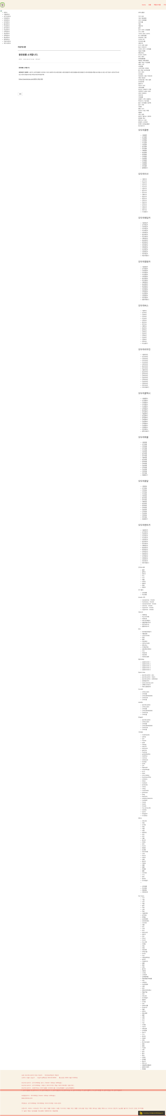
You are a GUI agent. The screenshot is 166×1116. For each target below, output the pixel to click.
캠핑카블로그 (145, 299)
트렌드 (144, 842)
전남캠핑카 (145, 294)
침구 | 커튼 (141, 105)
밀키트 (144, 959)
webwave (145, 760)
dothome (145, 748)
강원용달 (144, 515)
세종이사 (144, 194)
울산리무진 (145, 366)
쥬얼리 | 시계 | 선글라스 (144, 99)
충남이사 (144, 196)
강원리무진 (145, 383)
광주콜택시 (145, 412)
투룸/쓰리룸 (157, 5)
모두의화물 (97, 1090)
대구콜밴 (144, 141)
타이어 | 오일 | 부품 (143, 110)
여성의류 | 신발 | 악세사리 (145, 76)
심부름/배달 (145, 976)
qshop (144, 736)
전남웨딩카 (145, 250)
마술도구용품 (141, 51)
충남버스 (144, 328)
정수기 (144, 1032)
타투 (143, 1050)
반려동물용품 (141, 58)
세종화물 (144, 457)
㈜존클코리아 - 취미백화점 (30, 1095)
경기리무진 (145, 356)
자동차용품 (141, 87)
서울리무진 (145, 354)
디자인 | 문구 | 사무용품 (144, 49)
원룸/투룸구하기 (146, 622)
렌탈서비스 (141, 53)
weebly (144, 810)
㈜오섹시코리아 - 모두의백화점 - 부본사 (34, 1085)
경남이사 (144, 202)
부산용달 (144, 494)
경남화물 (144, 465)
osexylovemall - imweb (149, 604)
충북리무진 (145, 374)
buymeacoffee (146, 777)
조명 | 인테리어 (142, 93)
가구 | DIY (141, 16)
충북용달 (144, 505)
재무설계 (144, 1028)
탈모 (143, 1051)
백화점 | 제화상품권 (143, 60)
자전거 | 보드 (141, 85)
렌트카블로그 (145, 563)
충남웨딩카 (145, 240)
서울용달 (144, 486)
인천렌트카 (145, 534)
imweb (144, 806)
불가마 (144, 969)
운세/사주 (144, 1007)
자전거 (144, 1026)
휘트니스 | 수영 (142, 120)
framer (144, 740)
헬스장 (144, 861)
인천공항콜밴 (60, 1088)
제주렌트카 (145, 561)
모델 (143, 948)
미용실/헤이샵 (146, 957)
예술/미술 (144, 992)
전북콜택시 (145, 423)
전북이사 (144, 204)
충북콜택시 (145, 417)
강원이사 (144, 208)
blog (143, 794)
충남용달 (144, 503)
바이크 (144, 855)
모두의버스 (66, 1090)
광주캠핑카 (145, 280)
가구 (143, 898)
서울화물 (144, 442)
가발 (143, 900)
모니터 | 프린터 (142, 55)
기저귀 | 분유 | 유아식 (144, 33)
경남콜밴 (144, 158)
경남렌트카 (145, 553)
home (144, 5)
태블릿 (140, 112)
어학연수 (144, 982)
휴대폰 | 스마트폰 (143, 122)
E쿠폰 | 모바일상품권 (143, 124)
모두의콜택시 (88, 1090)
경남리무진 (145, 377)
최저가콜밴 (43, 1088)
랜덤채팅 (144, 890)
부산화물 (144, 450)
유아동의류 (141, 81)
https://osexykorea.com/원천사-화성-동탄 (31, 79)
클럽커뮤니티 (145, 626)
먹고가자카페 (145, 617)
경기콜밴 (144, 137)
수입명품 (140, 66)
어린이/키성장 (146, 643)
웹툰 (143, 871)
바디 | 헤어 (141, 56)
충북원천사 (7, 39)
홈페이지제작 (145, 1067)
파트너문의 (57, 1103)
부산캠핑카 (145, 274)
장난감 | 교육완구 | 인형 (144, 89)
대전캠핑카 (145, 276)
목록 (20, 94)
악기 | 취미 (141, 72)
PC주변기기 (141, 126)
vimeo (144, 786)
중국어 (144, 878)
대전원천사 (7, 20)
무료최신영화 (145, 657)
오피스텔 (81, 1108)
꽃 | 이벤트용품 (142, 35)
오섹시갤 (144, 699)
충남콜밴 (144, 152)
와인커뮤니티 (145, 624)
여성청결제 (145, 984)
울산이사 (144, 190)
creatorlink (145, 790)
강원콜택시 (145, 427)
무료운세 (144, 653)
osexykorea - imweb (148, 600)
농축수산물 (145, 1005)
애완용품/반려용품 (147, 978)
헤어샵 (95, 1108)
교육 (143, 909)
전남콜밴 (144, 162)
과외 (143, 907)
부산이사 (144, 187)
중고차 (144, 840)
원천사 (5, 12)
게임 (139, 24)
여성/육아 (144, 641)
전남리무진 (145, 381)
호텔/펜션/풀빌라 (146, 1065)
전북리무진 (145, 379)
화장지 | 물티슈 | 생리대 (144, 116)
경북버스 (144, 332)
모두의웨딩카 (46, 1090)
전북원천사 (7, 31)
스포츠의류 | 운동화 (143, 68)
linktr (143, 773)
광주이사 (144, 192)
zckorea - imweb (147, 605)
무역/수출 (144, 951)
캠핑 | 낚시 (141, 108)
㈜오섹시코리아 (146, 705)
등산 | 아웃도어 (142, 47)
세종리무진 (145, 370)
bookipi (144, 761)
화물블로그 (145, 475)
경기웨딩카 (145, 225)
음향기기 (140, 83)
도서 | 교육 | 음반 (143, 45)
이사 (143, 577)
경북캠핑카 (145, 288)
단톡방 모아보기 (146, 684)
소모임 (144, 973)
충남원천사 (7, 37)
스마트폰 (144, 975)
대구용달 (144, 492)
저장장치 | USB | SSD (144, 91)
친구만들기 (145, 880)
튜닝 (143, 1055)
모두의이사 (35, 1090)
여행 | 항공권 (141, 78)
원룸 (150, 5)
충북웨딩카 (145, 242)
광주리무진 (145, 368)
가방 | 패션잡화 (142, 18)
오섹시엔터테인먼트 (147, 696)
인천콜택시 (145, 402)
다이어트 (144, 873)
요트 (143, 1003)
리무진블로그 (145, 387)
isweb (144, 804)
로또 (143, 836)
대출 (143, 838)
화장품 (144, 869)
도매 (143, 853)
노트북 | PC (141, 39)
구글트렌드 (145, 913)
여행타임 (144, 615)
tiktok (144, 781)
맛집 (143, 823)
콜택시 (144, 572)
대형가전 (140, 43)
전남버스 (144, 337)
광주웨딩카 (145, 236)
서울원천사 (7, 14)
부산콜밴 (144, 143)
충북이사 (144, 198)
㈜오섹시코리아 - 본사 (148, 675)
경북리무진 (145, 375)
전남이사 (144, 206)
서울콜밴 (144, 135)
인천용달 (144, 490)
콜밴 (143, 570)
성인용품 (144, 592)
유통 (143, 1017)
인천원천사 (7, 18)
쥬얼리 (144, 1038)
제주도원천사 (7, 43)
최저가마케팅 (49, 1103)
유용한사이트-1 (146, 662)
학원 (143, 911)
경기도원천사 (7, 16)
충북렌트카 (145, 549)
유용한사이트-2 (146, 664)
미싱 (143, 955)
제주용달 (144, 517)
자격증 (144, 1025)
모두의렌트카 (118, 1090)
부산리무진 (145, 362)
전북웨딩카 (145, 248)
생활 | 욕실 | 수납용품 (144, 62)
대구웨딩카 (145, 228)
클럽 (143, 1046)
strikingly (58, 1083)
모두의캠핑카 (57, 1090)
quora (144, 811)
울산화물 (144, 454)
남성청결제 (145, 919)
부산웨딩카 (145, 230)
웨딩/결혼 (144, 1013)
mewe (144, 802)
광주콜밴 (144, 148)
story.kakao (145, 775)
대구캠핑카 (145, 272)
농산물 (144, 850)
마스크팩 (144, 942)
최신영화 (144, 594)
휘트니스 (144, 1063)
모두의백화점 (32, 1103)
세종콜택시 (145, 414)
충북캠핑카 (145, 286)
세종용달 (144, 501)
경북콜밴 (144, 156)
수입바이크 (145, 961)
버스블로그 (145, 343)
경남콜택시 (145, 421)
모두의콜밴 (26, 1090)
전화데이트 (145, 892)
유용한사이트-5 (146, 669)
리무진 (144, 581)
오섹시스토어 (145, 692)
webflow (144, 756)
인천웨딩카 (145, 227)
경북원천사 (7, 35)
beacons (144, 796)
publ (143, 742)
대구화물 (144, 448)
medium (144, 783)
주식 (143, 875)
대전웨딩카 (145, 232)
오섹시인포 (145, 697)
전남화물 (144, 469)
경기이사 (144, 181)
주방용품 (140, 97)
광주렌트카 (145, 543)
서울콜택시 (145, 398)
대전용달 (144, 496)
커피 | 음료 (141, 114)
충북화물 (144, 461)
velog (143, 788)
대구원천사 (7, 22)
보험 (143, 830)
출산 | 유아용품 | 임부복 (144, 103)
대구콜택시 (145, 404)
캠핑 (143, 1044)
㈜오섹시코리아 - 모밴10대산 (150, 679)
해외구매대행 (63, 1085)
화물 (143, 579)
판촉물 (144, 1059)
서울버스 (144, 310)
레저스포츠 (145, 932)
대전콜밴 (144, 145)
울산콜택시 (145, 410)
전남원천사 (7, 30)
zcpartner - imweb (147, 607)
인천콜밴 (144, 139)
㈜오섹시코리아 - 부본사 (148, 677)
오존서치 (24, 1108)
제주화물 (144, 473)
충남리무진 (145, 372)
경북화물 (144, 463)
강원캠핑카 (145, 295)
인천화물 (144, 446)
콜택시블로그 (145, 431)
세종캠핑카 (145, 282)
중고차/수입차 (146, 1042)
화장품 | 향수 (141, 118)
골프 (139, 28)
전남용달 (144, 513)
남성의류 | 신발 (142, 37)
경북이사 (144, 200)
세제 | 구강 (141, 64)
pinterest (145, 792)
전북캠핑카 (145, 292)
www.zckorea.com (147, 683)
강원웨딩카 (145, 252)
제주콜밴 (144, 166)
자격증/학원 (145, 647)
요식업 (144, 825)
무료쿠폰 (144, 655)
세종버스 (144, 326)
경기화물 (144, 444)
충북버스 (144, 330)
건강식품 (140, 22)
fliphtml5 (144, 767)
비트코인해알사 (146, 620)
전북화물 (144, 467)
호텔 (143, 859)
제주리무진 (145, 385)
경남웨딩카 (145, 246)
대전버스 (144, 320)
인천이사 (144, 183)
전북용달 (144, 511)
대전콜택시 (145, 408)
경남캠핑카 (145, 290)
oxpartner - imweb (148, 609)
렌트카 (144, 574)
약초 (143, 980)
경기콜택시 (145, 400)
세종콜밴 (144, 150)
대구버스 (144, 316)
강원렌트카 (145, 559)
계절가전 (140, 26)
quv (143, 738)
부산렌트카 (145, 538)
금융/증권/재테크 (146, 649)
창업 (143, 637)
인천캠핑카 (145, 271)
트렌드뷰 (144, 618)
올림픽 (144, 1000)
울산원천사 (7, 24)
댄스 (143, 926)
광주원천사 (7, 28)
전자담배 (144, 1030)
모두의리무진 (77, 1090)
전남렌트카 (145, 557)
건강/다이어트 (146, 635)
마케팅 (144, 944)
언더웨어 (140, 74)
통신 (143, 1053)
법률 (143, 867)
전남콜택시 (145, 425)
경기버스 (144, 312)
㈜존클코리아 (145, 681)
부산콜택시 (145, 406)
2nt (143, 765)
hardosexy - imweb (148, 602)
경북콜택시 (145, 419)
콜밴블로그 (145, 168)
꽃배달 (144, 917)
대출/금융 (144, 633)
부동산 (144, 857)
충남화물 (144, 459)
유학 (143, 1019)
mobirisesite (146, 735)
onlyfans (144, 779)
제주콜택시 (145, 429)
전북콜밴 (144, 160)
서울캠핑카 (145, 267)
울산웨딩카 (145, 234)
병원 (143, 639)
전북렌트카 (145, 555)
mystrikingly (145, 769)
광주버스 (144, 324)
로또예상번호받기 (146, 632)
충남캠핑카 (145, 284)
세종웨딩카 (145, 238)
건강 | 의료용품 (142, 20)
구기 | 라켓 (141, 31)
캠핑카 (144, 583)
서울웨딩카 (145, 223)
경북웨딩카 (145, 244)
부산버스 (144, 318)
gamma (144, 750)
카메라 (140, 106)
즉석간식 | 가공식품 (143, 101)
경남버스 (144, 334)
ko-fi (143, 771)
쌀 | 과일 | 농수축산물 (144, 70)
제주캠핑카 (145, 297)
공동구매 (70, 1085)
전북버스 (144, 335)
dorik (143, 763)
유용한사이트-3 (146, 666)
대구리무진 (145, 360)
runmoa (144, 758)
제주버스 (144, 341)
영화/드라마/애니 (146, 990)
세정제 (144, 971)
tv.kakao (144, 815)
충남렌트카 (145, 547)
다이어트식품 (141, 41)
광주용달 (144, 500)
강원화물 (144, 471)
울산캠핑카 (145, 278)
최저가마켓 (145, 851)
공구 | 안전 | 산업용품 (144, 30)
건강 (143, 901)
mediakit (144, 800)
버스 (143, 576)
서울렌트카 (145, 530)
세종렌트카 (145, 545)
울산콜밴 (144, 146)
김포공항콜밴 (70, 1088)
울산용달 (144, 498)
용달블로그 (145, 519)
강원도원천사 (7, 41)
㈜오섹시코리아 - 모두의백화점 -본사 (33, 1083)
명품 (143, 865)
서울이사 (144, 179)
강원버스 (144, 339)
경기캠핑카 (145, 269)
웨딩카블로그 (145, 255)
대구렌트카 (145, 536)
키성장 (144, 1048)
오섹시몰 (144, 694)
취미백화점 (40, 1103)
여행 (143, 828)
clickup (144, 744)
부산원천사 (7, 26)
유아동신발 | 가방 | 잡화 (144, 80)
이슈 (143, 1023)
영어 (143, 844)
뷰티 (143, 876)
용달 (143, 585)
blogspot (144, 813)
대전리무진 (145, 364)
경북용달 (144, 507)
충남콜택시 (145, 416)
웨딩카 (144, 587)
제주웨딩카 (145, 253)
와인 (143, 834)
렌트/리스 (144, 645)
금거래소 (144, 915)
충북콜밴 (144, 154)
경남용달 (144, 509)
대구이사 (144, 185)
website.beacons (147, 798)
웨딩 (29, 1111)
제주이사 (144, 210)
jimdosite (145, 785)
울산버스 (144, 322)
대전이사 (144, 188)
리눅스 (144, 938)
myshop (144, 752)
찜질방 (144, 848)
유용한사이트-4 (146, 668)
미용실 (144, 863)
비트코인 (144, 821)
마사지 (144, 846)
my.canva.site (146, 808)
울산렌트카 (145, 541)
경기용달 (144, 488)
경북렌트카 (145, 551)
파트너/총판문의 (146, 686)
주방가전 (140, 95)
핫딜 (56, 1085)
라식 (143, 930)
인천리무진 (145, 358)
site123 (144, 746)
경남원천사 (7, 33)
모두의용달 (107, 1090)
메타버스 (144, 832)
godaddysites (146, 754)
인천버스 (144, 314)
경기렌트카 (145, 532)
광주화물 (144, 456)
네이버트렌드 (145, 921)
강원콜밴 (144, 164)
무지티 (144, 953)
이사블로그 (145, 212)
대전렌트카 (145, 540)
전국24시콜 (51, 1088)
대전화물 (144, 452)
